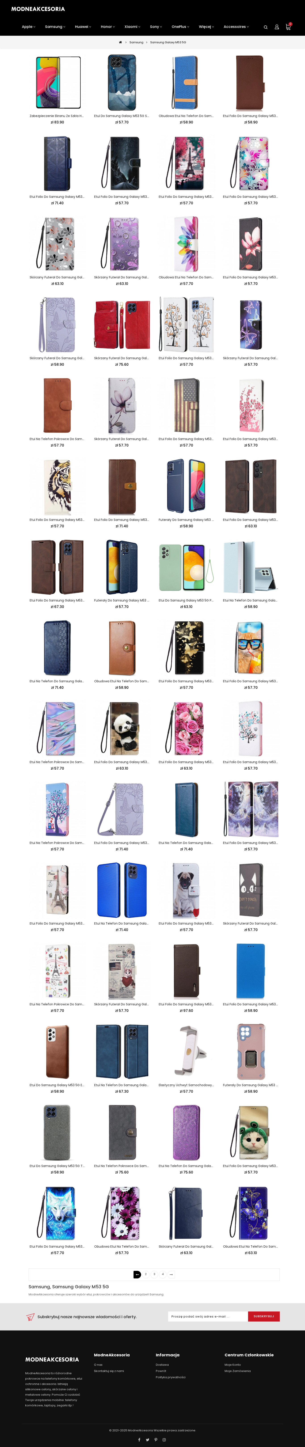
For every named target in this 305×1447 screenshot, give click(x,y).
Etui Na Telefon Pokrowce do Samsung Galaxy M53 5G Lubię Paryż (80, 1004)
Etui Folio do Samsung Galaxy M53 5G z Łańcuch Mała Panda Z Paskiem (149, 762)
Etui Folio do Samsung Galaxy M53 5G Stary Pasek (132, 520)
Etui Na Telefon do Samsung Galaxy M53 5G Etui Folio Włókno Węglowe (149, 923)
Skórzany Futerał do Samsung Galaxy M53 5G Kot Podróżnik (140, 1004)
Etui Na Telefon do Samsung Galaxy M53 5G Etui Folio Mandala (207, 1166)
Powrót (161, 1371)
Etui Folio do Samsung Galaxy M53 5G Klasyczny (260, 1004)
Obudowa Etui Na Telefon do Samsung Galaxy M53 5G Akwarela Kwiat (213, 277)
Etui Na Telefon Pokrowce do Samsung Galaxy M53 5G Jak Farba (79, 762)
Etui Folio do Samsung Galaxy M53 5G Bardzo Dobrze (263, 116)
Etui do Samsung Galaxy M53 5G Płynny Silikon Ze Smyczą (203, 600)
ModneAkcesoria (140, 1430)
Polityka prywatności (171, 1377)
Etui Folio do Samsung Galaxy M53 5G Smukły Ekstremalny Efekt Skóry (84, 600)
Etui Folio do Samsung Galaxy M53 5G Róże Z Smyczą (200, 762)
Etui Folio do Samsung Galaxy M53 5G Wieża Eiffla (197, 196)
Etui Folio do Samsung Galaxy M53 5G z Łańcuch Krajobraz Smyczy (145, 196)
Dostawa (162, 1365)
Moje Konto (233, 1365)
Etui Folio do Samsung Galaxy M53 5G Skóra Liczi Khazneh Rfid (206, 1004)
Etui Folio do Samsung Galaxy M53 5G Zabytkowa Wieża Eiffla (77, 923)
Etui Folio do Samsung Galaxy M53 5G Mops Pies (196, 923)
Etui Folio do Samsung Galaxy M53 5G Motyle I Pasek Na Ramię (142, 843)
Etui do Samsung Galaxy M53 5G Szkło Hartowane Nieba (137, 116)
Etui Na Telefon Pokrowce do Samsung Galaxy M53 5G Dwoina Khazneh (149, 1166)
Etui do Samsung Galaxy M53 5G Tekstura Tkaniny (68, 1166)
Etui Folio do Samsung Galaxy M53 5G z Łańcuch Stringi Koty (205, 358)
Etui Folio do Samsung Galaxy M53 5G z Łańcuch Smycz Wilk (76, 1246)
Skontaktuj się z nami (109, 1371)
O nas (98, 1365)
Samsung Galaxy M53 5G (168, 42)
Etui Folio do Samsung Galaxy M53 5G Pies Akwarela (198, 439)
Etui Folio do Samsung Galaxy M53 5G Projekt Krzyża (69, 196)
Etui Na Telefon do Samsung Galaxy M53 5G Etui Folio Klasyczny (208, 843)
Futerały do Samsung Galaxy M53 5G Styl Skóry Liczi (134, 600)
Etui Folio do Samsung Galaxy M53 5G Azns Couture (263, 520)
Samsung (136, 42)
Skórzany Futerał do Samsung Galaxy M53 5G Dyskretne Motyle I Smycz (85, 358)
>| (171, 1274)
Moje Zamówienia (238, 1371)
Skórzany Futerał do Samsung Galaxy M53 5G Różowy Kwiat (140, 439)
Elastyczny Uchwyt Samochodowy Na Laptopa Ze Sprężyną (204, 1085)
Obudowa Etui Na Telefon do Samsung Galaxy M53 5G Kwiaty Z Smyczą (149, 1246)
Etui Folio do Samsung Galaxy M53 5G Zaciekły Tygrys (71, 520)
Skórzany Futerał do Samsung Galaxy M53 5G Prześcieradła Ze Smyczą (85, 277)
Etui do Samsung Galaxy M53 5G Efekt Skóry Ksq (67, 1085)
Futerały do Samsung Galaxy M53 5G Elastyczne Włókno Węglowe (210, 520)
